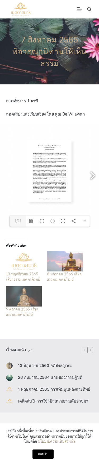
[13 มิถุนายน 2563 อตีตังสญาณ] (9, 365)
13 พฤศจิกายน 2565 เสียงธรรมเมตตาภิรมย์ (23, 276)
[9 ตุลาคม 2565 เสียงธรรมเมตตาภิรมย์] (24, 296)
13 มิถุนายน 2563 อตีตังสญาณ (45, 365)
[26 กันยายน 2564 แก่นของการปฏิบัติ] (9, 377)
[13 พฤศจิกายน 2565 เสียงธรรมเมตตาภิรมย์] (24, 261)
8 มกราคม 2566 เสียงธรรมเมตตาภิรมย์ (64, 276)
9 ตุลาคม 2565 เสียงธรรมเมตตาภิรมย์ (22, 311)
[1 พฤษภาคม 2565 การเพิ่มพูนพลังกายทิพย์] (9, 389)
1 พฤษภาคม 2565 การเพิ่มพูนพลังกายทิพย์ (54, 389)
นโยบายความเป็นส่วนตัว (56, 441)
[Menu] (79, 9)
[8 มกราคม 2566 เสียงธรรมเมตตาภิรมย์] (65, 261)
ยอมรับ (43, 454)
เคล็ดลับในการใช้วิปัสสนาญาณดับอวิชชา (53, 401)
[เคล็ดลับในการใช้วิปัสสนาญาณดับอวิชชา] (9, 401)
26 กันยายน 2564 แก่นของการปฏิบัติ (50, 377)
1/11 (18, 220)
